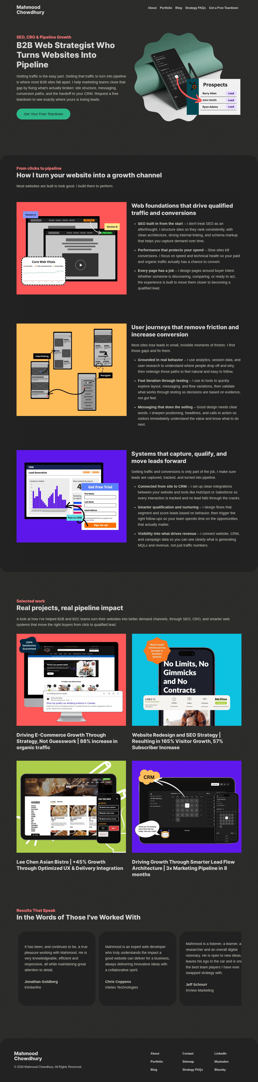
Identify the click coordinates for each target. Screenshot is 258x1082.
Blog (178, 7)
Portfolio (166, 7)
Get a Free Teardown (223, 7)
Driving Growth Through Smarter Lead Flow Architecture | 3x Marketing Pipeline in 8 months (183, 868)
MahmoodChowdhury (30, 9)
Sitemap (188, 1061)
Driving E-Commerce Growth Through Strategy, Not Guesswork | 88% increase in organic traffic (67, 741)
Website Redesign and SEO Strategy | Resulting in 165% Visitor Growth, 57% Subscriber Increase (177, 741)
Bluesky (220, 1069)
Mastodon (221, 1061)
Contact (188, 1053)
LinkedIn (220, 1053)
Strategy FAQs (195, 7)
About (152, 7)
